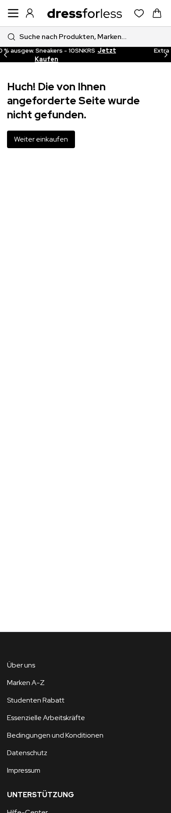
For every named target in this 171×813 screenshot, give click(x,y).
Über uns (21, 665)
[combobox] (85, 36)
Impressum (23, 770)
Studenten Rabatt (35, 700)
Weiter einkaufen (41, 139)
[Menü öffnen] (13, 13)
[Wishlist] (139, 13)
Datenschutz (27, 752)
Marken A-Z (26, 682)
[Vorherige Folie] (5, 54)
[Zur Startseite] (84, 13)
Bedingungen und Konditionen (55, 735)
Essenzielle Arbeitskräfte (46, 717)
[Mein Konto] (30, 13)
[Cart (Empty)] (157, 13)
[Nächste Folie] (165, 54)
